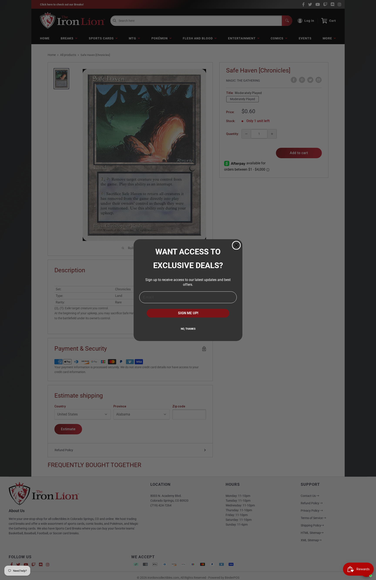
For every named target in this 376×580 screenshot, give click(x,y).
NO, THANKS (188, 328)
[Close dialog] (236, 245)
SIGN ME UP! (188, 313)
